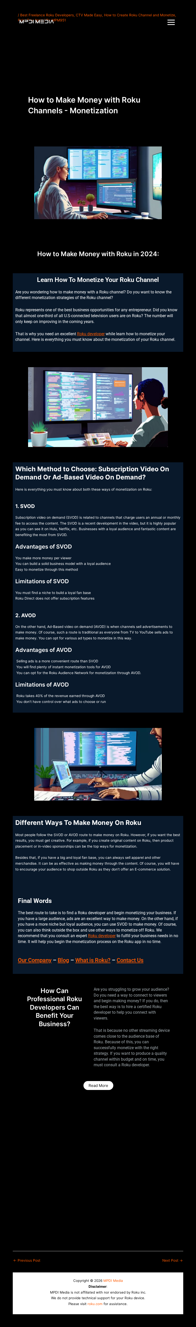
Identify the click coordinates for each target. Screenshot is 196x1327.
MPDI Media (113, 1281)
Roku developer (91, 333)
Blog (63, 960)
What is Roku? (93, 960)
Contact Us (130, 960)
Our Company (35, 960)
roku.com (95, 1304)
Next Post (172, 1260)
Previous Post (26, 1260)
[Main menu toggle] (171, 22)
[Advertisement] (98, 70)
